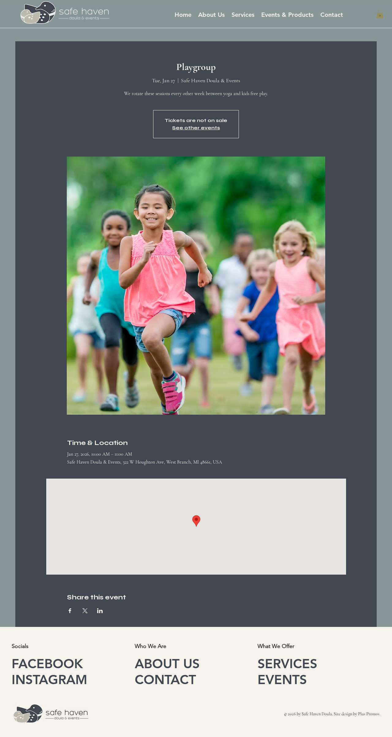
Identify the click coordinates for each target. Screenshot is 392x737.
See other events (196, 128)
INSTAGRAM (49, 679)
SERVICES (287, 664)
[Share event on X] (85, 610)
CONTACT (165, 679)
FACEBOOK (47, 664)
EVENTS (282, 679)
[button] (379, 14)
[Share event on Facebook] (70, 610)
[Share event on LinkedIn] (100, 610)
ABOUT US (167, 664)
